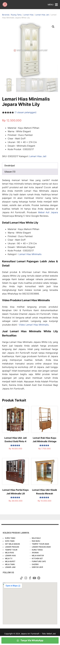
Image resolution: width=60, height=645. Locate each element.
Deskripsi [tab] (9, 165)
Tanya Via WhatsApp (31, 640)
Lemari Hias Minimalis (30, 254)
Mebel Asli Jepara (48, 212)
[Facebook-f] (30, 578)
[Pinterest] (38, 578)
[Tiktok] (21, 578)
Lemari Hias (28, 15)
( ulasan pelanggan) (25, 112)
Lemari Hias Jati (42, 15)
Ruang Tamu (16, 15)
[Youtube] (34, 578)
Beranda (5, 15)
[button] (53, 26)
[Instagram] (25, 578)
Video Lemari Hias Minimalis (34, 324)
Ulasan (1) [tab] (9, 171)
